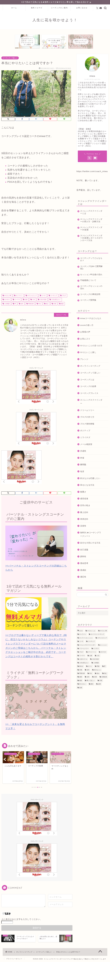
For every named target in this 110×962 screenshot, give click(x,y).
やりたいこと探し (88, 352)
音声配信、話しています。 (89, 190)
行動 (100, 680)
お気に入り (85, 339)
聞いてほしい (91, 680)
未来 (88, 677)
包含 (82, 471)
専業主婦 (31, 303)
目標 (54, 303)
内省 (82, 458)
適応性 (83, 577)
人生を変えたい (56, 299)
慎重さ (83, 492)
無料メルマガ (36, 8)
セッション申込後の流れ (91, 275)
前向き (81, 666)
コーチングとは (87, 380)
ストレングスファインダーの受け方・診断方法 (91, 220)
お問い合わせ (81, 8)
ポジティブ (85, 431)
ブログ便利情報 (87, 424)
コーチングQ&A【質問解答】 (91, 267)
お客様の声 (85, 332)
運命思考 (84, 563)
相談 (62, 303)
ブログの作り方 (87, 417)
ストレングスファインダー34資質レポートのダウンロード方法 (91, 238)
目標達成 (104, 677)
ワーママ (17, 299)
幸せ (39, 303)
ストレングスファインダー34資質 (91, 228)
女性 (21, 303)
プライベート (92, 652)
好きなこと (97, 670)
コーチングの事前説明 (90, 294)
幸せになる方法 (87, 485)
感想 (80, 677)
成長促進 (84, 499)
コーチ (43, 295)
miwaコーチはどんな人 (90, 318)
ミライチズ (85, 437)
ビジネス (96, 648)
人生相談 (7, 303)
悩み (47, 303)
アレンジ (84, 359)
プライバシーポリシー (14, 959)
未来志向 (84, 519)
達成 (80, 687)
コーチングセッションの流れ (91, 287)
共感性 (83, 451)
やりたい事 (7, 295)
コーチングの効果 (88, 386)
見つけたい (82, 684)
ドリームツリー (87, 410)
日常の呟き (85, 505)
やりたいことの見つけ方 (91, 346)
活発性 (83, 526)
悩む (105, 673)
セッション (103, 645)
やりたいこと (91, 630)
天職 (80, 670)
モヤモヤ (7, 299)
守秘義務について (88, 280)
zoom (81, 630)
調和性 (83, 557)
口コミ (90, 666)
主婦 (25, 299)
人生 (33, 299)
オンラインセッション (86, 638)
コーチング (53, 295)
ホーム (14, 8)
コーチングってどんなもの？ (91, 259)
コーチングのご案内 (59, 8)
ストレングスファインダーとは (91, 212)
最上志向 (84, 512)
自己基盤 (84, 550)
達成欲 (83, 570)
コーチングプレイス (89, 393)
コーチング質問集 (88, 300)
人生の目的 (42, 299)
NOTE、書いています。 (88, 180)
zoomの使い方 (87, 325)
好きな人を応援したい (90, 478)
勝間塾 (83, 465)
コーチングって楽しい (10, 58)
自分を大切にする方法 (90, 543)
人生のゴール (83, 659)
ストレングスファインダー (91, 401)
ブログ (64, 295)
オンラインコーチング (90, 366)
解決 (92, 684)
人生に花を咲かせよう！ (55, 20)
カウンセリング (32, 295)
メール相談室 (86, 444)
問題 (98, 666)
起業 (99, 684)
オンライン (19, 295)
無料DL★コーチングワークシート (90, 534)
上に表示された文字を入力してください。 (21, 919)
